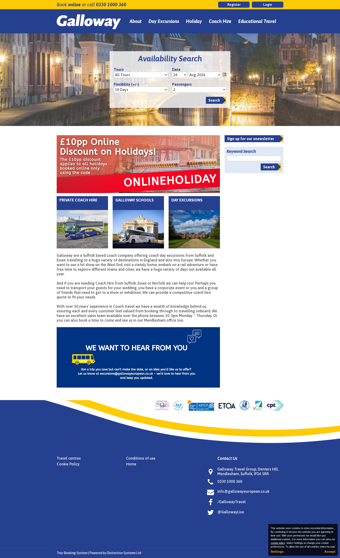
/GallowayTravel (231, 502)
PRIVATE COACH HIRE (78, 200)
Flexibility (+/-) (126, 84)
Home (131, 464)
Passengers (182, 84)
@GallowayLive (230, 512)
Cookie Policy (68, 464)
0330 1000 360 (111, 4)
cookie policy (278, 543)
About (136, 21)
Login (267, 4)
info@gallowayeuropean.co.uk (243, 491)
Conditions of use (140, 458)
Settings (277, 551)
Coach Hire (220, 21)
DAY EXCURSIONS (186, 200)
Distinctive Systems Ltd (124, 553)
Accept (329, 551)
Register (234, 4)
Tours (119, 69)
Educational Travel (257, 21)
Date (176, 69)
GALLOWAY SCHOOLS (134, 200)
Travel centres (69, 458)
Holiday (194, 21)
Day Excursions (163, 21)
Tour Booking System (72, 553)
